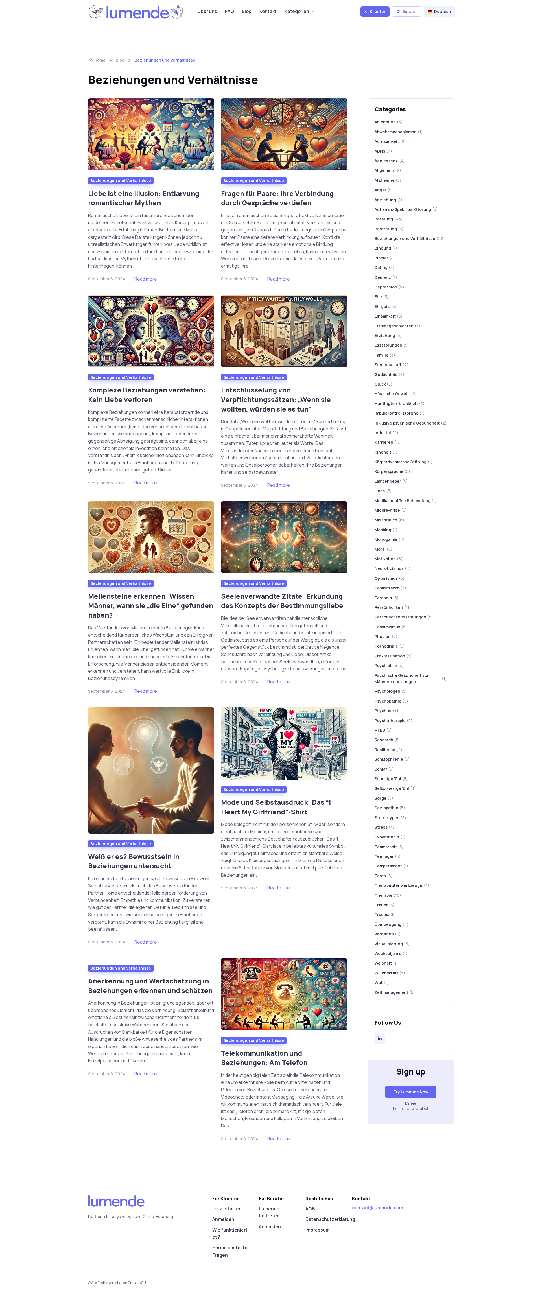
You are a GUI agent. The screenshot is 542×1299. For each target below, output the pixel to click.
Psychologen (391, 691)
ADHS (383, 151)
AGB (310, 1209)
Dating (384, 267)
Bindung (386, 248)
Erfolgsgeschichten (397, 326)
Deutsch (442, 11)
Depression (389, 287)
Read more (145, 279)
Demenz (386, 277)
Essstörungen (392, 345)
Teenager (388, 856)
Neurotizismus (392, 568)
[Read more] (151, 134)
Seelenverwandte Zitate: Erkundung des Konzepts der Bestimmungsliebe (282, 600)
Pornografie (390, 646)
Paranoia (387, 597)
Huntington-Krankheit (400, 403)
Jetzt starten (227, 1209)
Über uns (207, 11)
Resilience (388, 749)
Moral (383, 549)
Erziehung (388, 335)
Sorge (384, 798)
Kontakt (268, 11)
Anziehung (388, 199)
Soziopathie (390, 807)
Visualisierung (392, 943)
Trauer (385, 904)
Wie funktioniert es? (230, 1233)
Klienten (378, 11)
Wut (382, 982)
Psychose (387, 710)
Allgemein (388, 170)
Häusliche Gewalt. (396, 393)
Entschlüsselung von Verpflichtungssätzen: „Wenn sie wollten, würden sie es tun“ (276, 399)
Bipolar (385, 258)
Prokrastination (393, 656)
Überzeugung (391, 924)
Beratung (389, 219)
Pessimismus (391, 626)
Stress (384, 827)
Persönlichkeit (393, 607)
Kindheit (386, 452)
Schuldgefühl (391, 778)
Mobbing (386, 529)
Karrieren (387, 442)
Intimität (386, 432)
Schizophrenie (392, 759)
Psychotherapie (393, 720)
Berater (409, 11)
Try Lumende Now (411, 1091)
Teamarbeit (389, 846)
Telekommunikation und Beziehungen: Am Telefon (264, 1057)
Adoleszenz (390, 160)
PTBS (383, 730)
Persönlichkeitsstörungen (404, 617)
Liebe (383, 490)
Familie (385, 355)
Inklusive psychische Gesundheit (411, 423)
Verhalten (388, 934)
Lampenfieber (391, 481)
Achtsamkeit (390, 141)
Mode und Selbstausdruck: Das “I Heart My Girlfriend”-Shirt (276, 806)
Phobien (386, 636)
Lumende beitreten (269, 1212)
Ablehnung (389, 121)
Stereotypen (390, 817)
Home (100, 60)
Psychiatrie (389, 665)
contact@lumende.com (377, 1207)
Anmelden (223, 1219)
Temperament (391, 866)
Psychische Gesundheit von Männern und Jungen (411, 678)
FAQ (229, 11)
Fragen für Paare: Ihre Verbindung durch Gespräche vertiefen (277, 198)
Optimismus (390, 578)
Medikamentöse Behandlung (406, 500)
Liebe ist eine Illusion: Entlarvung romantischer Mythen (143, 198)
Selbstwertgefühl (395, 788)
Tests (384, 875)
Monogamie (390, 539)
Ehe (382, 296)
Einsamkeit (389, 316)
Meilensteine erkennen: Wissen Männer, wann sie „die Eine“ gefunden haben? (150, 605)
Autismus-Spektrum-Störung (406, 209)
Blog (247, 11)
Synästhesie (390, 836)
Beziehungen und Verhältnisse (120, 180)
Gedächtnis (389, 374)
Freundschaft (391, 364)
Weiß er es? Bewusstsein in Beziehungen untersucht (133, 861)
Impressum (317, 1230)
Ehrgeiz (386, 306)
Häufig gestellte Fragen (230, 1251)
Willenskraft (390, 973)
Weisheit (386, 963)
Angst (384, 190)
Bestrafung (389, 228)
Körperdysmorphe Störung (404, 461)
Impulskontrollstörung (400, 413)
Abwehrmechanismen (399, 131)
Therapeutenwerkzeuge (402, 885)
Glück (383, 384)
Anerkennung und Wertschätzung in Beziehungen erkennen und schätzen (150, 985)
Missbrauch (389, 519)
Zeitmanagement (395, 992)
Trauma (385, 914)
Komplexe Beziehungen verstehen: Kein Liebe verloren (147, 394)
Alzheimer (388, 180)
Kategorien (297, 11)
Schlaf (384, 769)
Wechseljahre (391, 953)
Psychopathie (391, 701)
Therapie (388, 895)
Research (387, 739)
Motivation (389, 558)
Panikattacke (390, 588)
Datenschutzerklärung (330, 1219)
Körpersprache (392, 471)
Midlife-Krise (391, 510)
